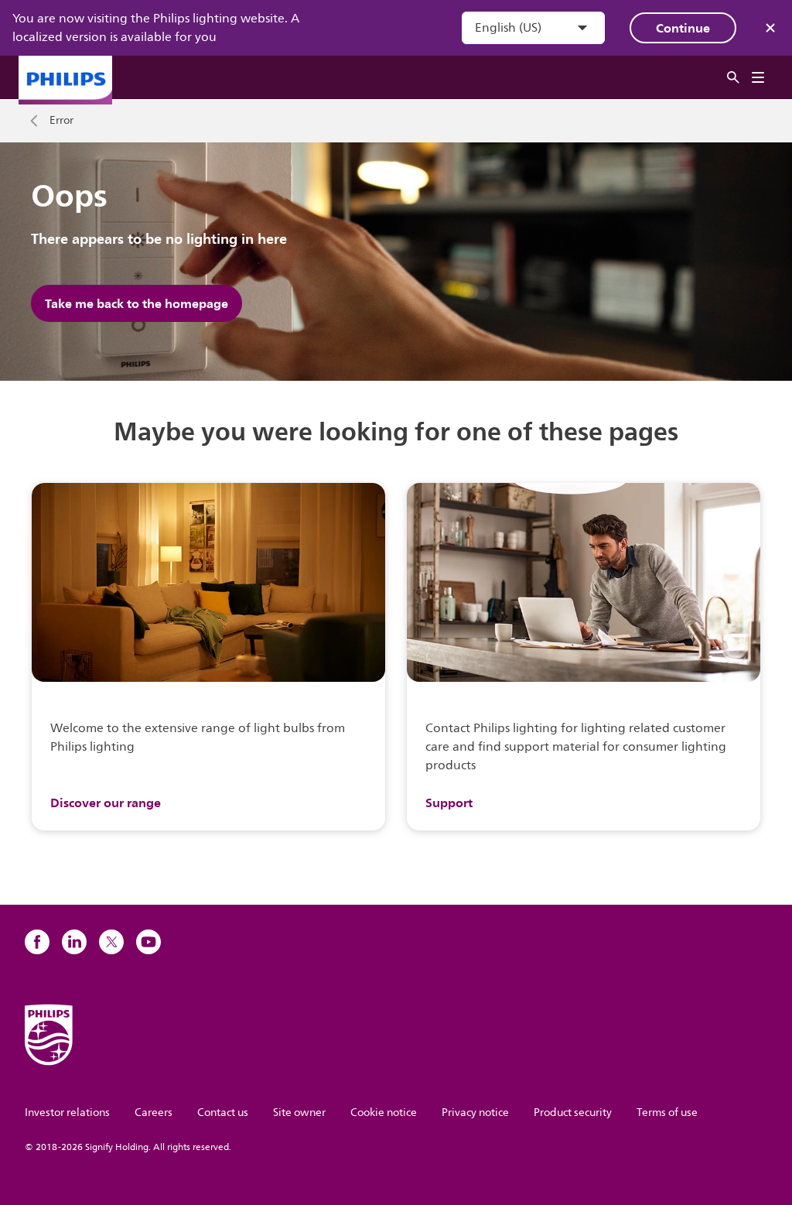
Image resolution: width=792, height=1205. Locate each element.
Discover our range (105, 802)
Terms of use (667, 1112)
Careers (153, 1112)
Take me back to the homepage (136, 303)
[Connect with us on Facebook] (37, 941)
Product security (573, 1112)
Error (61, 121)
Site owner (299, 1112)
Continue (683, 28)
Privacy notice (475, 1112)
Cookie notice (383, 1112)
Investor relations (67, 1112)
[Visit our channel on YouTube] (148, 941)
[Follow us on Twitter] (111, 941)
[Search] (733, 77)
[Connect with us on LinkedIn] (74, 941)
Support (449, 802)
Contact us (222, 1112)
